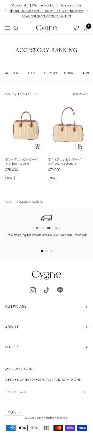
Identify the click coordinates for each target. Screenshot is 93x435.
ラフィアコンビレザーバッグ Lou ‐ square (21, 161)
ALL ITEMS (12, 73)
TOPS (31, 73)
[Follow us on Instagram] (33, 290)
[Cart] (85, 28)
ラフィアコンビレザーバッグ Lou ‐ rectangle (64, 161)
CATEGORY (16, 307)
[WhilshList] (76, 28)
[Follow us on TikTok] (46, 290)
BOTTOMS (49, 73)
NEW (9, 178)
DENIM (69, 73)
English (12, 412)
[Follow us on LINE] (60, 290)
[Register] (85, 392)
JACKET (86, 73)
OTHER (11, 347)
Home (8, 201)
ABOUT (12, 327)
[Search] (16, 28)
